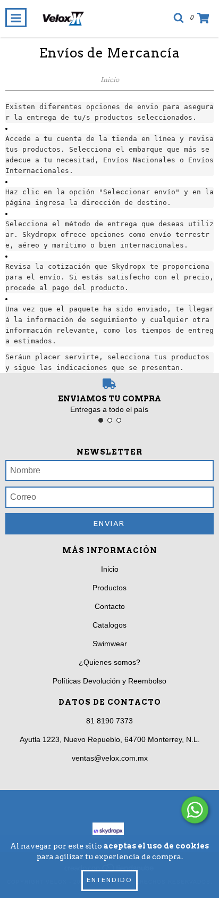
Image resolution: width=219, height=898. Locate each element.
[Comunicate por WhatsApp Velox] (194, 809)
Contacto (110, 606)
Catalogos (109, 625)
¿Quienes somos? (109, 662)
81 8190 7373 (109, 720)
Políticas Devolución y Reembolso (109, 681)
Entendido (109, 880)
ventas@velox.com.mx (110, 758)
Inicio (109, 80)
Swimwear (109, 643)
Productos (109, 587)
